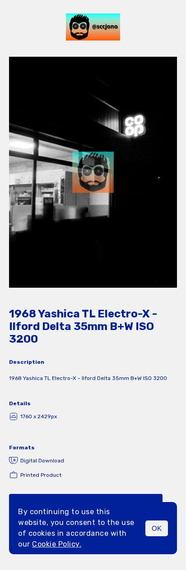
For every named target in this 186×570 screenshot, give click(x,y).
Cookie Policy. (56, 544)
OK (157, 528)
